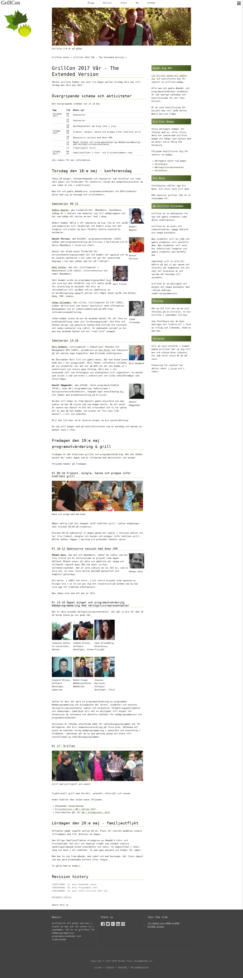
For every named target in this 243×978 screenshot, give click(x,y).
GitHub (151, 3)
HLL (122, 391)
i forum (172, 368)
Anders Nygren (60, 210)
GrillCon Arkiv (61, 57)
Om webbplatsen (140, 967)
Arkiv (124, 3)
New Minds (104, 350)
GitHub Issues (156, 926)
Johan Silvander (61, 302)
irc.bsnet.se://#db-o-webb (163, 923)
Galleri (107, 3)
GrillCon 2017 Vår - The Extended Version (98, 57)
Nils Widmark (59, 347)
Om (137, 3)
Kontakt (122, 967)
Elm (103, 223)
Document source (61, 897)
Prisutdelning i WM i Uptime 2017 (75, 809)
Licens (98, 967)
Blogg (91, 3)
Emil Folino (59, 267)
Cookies (110, 967)
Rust (108, 280)
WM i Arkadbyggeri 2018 (96, 812)
